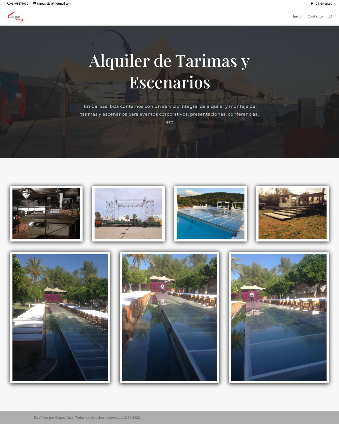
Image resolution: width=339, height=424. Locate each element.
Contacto (315, 16)
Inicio (297, 16)
